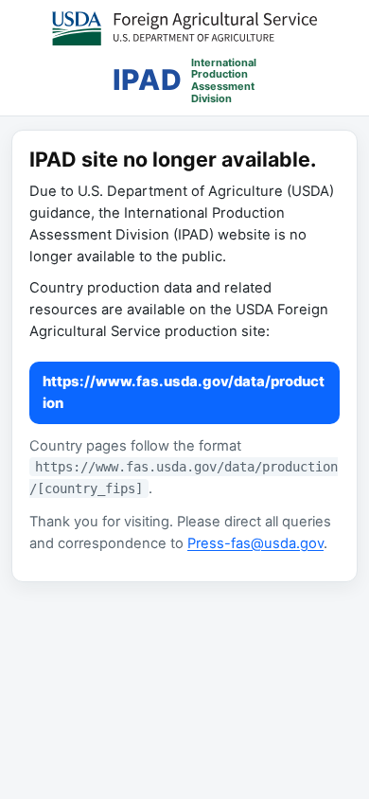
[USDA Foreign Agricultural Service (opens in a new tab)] (184, 28)
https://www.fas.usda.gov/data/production (184, 392)
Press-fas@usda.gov (255, 543)
